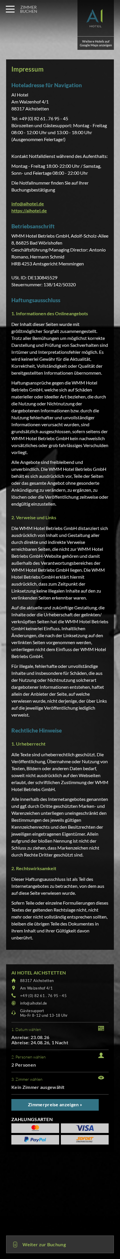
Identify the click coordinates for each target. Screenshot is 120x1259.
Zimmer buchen (28, 9)
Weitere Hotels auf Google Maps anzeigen (96, 43)
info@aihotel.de (27, 203)
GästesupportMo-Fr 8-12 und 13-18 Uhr (44, 1013)
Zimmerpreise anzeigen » (55, 1104)
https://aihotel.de (29, 210)
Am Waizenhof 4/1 (36, 988)
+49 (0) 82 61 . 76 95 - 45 (43, 995)
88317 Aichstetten (37, 980)
